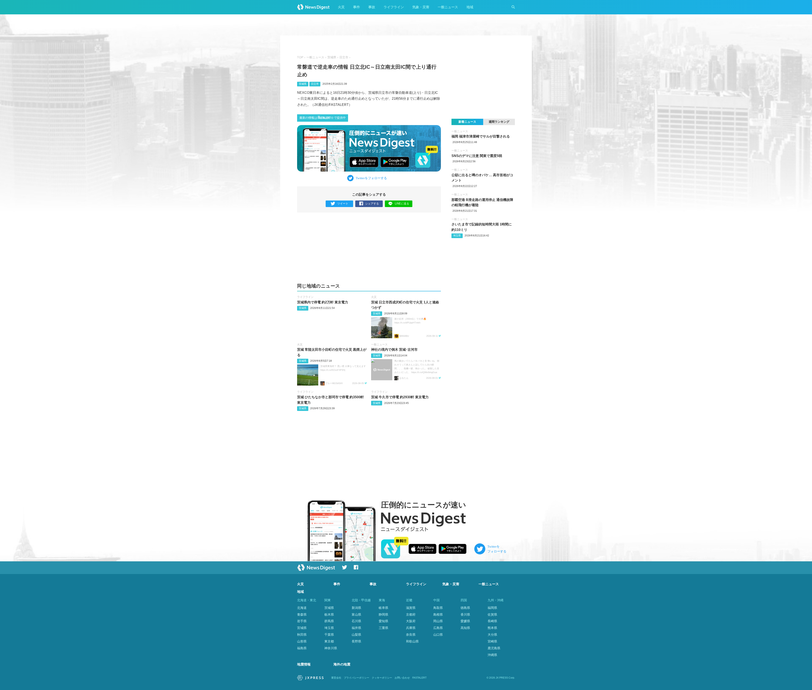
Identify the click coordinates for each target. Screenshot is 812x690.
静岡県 (383, 614)
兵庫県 (411, 628)
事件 (356, 7)
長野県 (356, 641)
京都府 (411, 614)
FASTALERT (419, 677)
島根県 (438, 614)
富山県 (356, 614)
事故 (371, 7)
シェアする (372, 203)
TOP (300, 57)
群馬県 (329, 621)
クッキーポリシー (382, 677)
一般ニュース (448, 7)
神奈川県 (330, 648)
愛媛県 (465, 621)
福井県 (356, 628)
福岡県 (492, 608)
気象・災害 (420, 7)
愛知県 (383, 621)
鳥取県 (438, 608)
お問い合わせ (402, 677)
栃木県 (329, 614)
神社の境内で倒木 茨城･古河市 (394, 349)
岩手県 (302, 621)
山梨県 (356, 634)
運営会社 (336, 677)
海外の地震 (341, 664)
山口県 (438, 634)
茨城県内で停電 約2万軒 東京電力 (322, 302)
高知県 (465, 628)
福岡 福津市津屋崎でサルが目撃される (480, 136)
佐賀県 (492, 614)
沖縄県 (492, 655)
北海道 (302, 608)
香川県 (465, 614)
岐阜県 (383, 608)
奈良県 (411, 634)
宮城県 (302, 628)
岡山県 (438, 621)
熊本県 (492, 628)
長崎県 (492, 621)
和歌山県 (412, 641)
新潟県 (356, 608)
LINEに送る (402, 203)
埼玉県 (457, 235)
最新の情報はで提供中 (322, 117)
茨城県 (331, 57)
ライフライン (394, 7)
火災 (341, 7)
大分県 (492, 634)
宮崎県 (492, 641)
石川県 (356, 621)
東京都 (329, 641)
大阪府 (411, 621)
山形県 (302, 641)
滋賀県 (411, 608)
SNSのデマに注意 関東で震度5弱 (476, 156)
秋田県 (302, 634)
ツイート (342, 203)
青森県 (302, 614)
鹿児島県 (494, 648)
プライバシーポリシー (356, 677)
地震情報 (304, 664)
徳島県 (465, 608)
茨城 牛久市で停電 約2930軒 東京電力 (400, 397)
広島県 (438, 628)
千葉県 (329, 634)
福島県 (302, 648)
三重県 (383, 628)
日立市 (343, 57)
